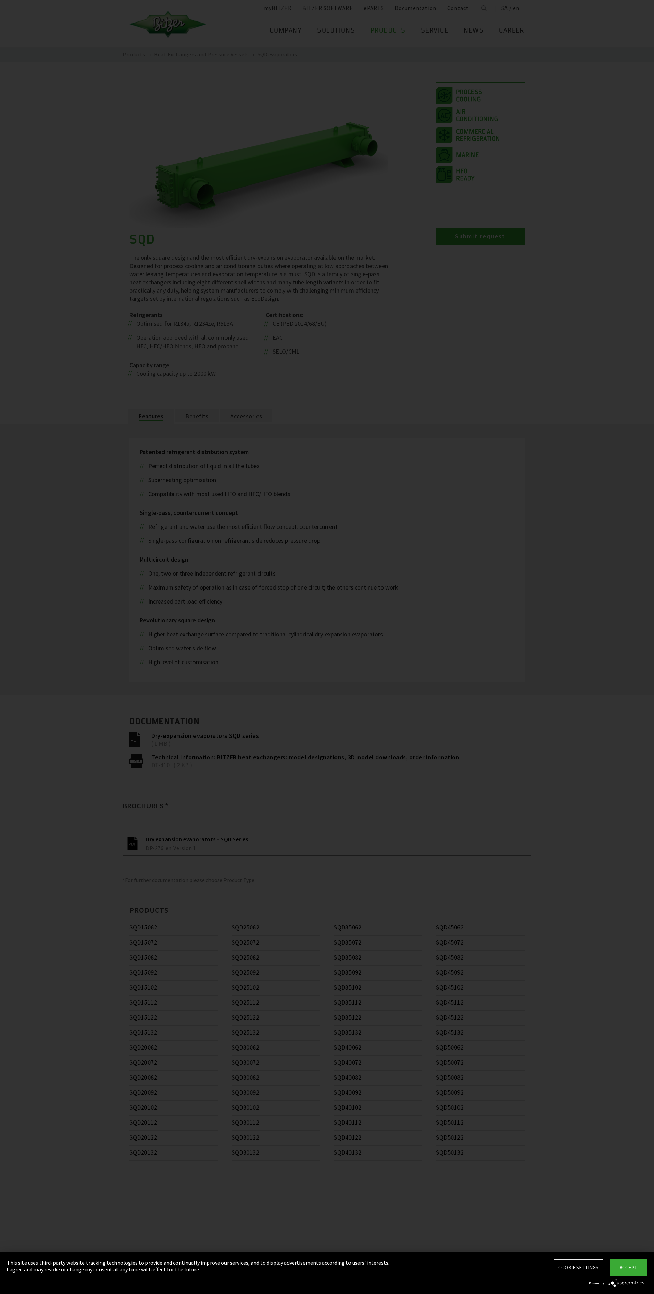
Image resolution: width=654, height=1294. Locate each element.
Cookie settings (578, 1267)
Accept (628, 1267)
